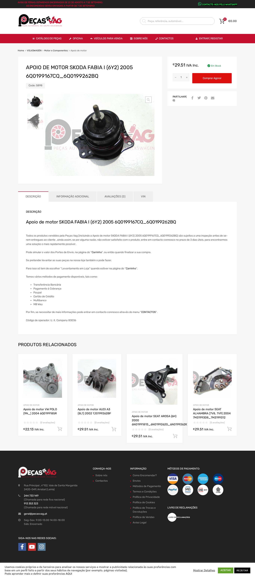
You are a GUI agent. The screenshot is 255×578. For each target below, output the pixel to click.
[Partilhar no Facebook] (191, 98)
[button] (148, 100)
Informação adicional (72, 196)
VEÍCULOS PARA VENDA (108, 38)
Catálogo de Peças (49, 38)
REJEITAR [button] (242, 570)
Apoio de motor (31, 405)
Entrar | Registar (211, 38)
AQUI (69, 573)
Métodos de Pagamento (147, 486)
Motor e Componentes (56, 50)
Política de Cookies (144, 502)
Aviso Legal (139, 522)
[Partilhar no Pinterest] (205, 98)
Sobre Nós (141, 38)
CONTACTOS (148, 312)
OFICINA (78, 38)
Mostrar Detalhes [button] (204, 570)
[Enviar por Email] (212, 98)
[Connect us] (22, 547)
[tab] (33, 196)
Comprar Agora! (212, 78)
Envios (137, 480)
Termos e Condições (145, 491)
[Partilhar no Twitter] (198, 98)
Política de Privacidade (146, 497)
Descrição (33, 196)
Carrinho (97, 252)
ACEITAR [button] (225, 570)
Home (21, 50)
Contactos (166, 38)
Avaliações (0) (115, 196)
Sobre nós (101, 475)
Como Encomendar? (145, 475)
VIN (143, 196)
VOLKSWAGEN (34, 50)
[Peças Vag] (41, 26)
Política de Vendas (143, 517)
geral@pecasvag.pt (35, 513)
